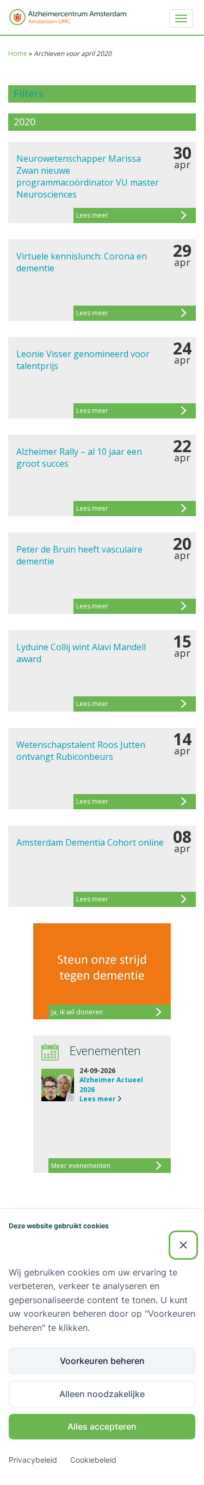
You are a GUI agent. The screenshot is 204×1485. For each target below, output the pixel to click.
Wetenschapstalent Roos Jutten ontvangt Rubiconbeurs (80, 751)
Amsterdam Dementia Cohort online (90, 842)
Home (17, 53)
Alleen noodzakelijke (102, 1393)
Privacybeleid (33, 1459)
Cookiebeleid (93, 1459)
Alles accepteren (102, 1426)
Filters (29, 93)
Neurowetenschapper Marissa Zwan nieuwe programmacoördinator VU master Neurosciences (87, 176)
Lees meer (97, 1098)
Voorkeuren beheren (102, 1360)
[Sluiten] (183, 1245)
